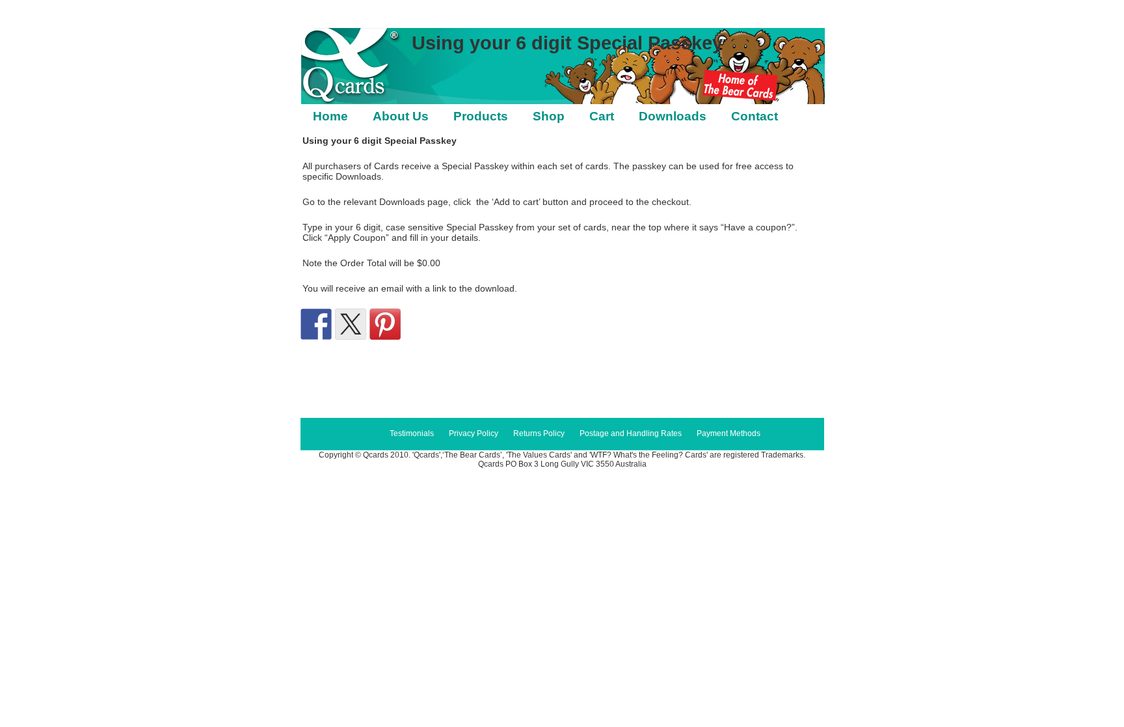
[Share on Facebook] (316, 324)
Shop (549, 116)
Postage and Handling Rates (631, 433)
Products (480, 116)
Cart (601, 116)
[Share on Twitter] (350, 324)
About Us (401, 116)
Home (330, 116)
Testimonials (412, 433)
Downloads (672, 116)
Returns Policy (539, 433)
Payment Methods (728, 433)
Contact (754, 116)
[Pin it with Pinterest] (385, 324)
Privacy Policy (473, 433)
